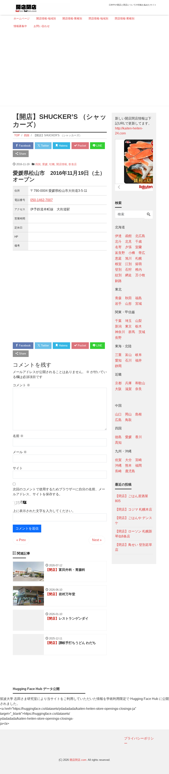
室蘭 (138, 247)
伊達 (118, 236)
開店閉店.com (78, 759)
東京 (128, 326)
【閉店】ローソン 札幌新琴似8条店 (133, 534)
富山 (128, 355)
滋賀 (128, 389)
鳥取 (128, 420)
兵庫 (128, 383)
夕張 (128, 247)
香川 (138, 437)
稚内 (138, 269)
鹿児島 (130, 471)
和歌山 (140, 383)
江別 (128, 264)
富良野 (120, 253)
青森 (118, 298)
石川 (128, 360)
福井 (138, 360)
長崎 (118, 471)
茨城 (141, 332)
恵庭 (118, 258)
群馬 (131, 332)
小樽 (131, 253)
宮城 (138, 303)
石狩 (128, 269)
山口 (118, 414)
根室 (118, 264)
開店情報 (61, 164)
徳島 (118, 437)
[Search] (148, 215)
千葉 (118, 320)
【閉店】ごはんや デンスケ (133, 520)
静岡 (118, 366)
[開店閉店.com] (41, 7)
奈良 (138, 389)
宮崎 (138, 460)
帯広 (141, 253)
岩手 (118, 303)
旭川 (128, 258)
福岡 (138, 465)
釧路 (118, 281)
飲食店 (73, 164)
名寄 (118, 247)
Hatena (62, 145)
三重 (118, 355)
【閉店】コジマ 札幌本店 (133, 509)
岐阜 (138, 355)
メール (20, 452)
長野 (118, 337)
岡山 (128, 414)
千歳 (138, 241)
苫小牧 (140, 275)
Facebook (24, 145)
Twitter (44, 145)
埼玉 (128, 320)
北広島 (140, 236)
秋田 (128, 298)
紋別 (118, 275)
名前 (18, 436)
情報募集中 (20, 26)
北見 (128, 241)
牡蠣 (52, 164)
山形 (128, 303)
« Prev (21, 540)
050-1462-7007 (41, 200)
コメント (21, 385)
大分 (128, 460)
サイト (18, 468)
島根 (138, 414)
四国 (38, 164)
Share (22, 153)
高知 (118, 442)
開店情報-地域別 (46, 18)
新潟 (118, 326)
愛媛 (45, 164)
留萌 (138, 264)
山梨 (138, 320)
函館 (128, 236)
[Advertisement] (83, 69)
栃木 (138, 326)
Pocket (81, 145)
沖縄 (118, 465)
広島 (118, 420)
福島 (138, 298)
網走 (128, 275)
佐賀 (118, 460)
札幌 (138, 258)
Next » (97, 540)
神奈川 (120, 332)
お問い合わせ (42, 26)
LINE (98, 145)
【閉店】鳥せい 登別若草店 (133, 547)
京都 (118, 383)
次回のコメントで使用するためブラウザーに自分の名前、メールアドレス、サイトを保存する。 (59, 491)
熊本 (128, 465)
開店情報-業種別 (72, 18)
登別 (118, 269)
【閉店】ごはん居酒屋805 (131, 498)
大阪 (118, 389)
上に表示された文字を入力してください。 (44, 511)
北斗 (118, 241)
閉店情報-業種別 (124, 18)
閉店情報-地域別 (98, 18)
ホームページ (22, 18)
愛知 (118, 360)
